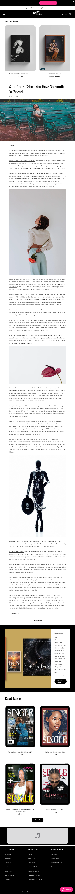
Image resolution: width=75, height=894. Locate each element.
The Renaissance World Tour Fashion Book (20, 74)
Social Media (31, 862)
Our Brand (8, 854)
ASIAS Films (31, 858)
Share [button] (12, 145)
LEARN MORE (59, 681)
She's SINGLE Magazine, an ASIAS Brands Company (40, 892)
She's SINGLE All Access (35, 879)
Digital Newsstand (33, 871)
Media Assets (9, 867)
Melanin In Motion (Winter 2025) (54, 809)
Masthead (8, 858)
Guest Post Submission (58, 867)
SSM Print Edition (33, 867)
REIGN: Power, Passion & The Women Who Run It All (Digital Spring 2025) (20, 810)
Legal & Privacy (9, 875)
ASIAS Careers (9, 871)
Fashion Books (55, 858)
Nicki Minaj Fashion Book (54, 74)
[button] (4, 14)
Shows (30, 854)
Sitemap (7, 879)
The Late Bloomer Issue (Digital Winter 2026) (20, 752)
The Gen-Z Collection (34, 875)
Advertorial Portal (56, 862)
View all (37, 820)
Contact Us (8, 862)
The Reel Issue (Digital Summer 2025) (55, 752)
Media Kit (54, 854)
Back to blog (39, 621)
